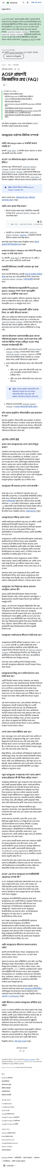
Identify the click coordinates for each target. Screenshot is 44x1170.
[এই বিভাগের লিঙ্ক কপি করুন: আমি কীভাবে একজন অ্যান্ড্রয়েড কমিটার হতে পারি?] (9, 1005)
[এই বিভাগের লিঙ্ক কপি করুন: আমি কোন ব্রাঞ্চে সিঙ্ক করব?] (29, 206)
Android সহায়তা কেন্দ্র (8, 1133)
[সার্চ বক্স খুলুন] (23, 2)
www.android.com (8, 1140)
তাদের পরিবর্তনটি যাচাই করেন (26, 407)
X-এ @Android (7, 1104)
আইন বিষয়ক (27, 1158)
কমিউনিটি (18, 1158)
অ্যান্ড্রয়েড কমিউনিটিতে (33, 989)
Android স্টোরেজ (7, 1078)
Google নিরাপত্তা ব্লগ (8, 1114)
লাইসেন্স (37, 1158)
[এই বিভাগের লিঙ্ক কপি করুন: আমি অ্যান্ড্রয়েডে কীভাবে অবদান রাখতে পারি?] (9, 947)
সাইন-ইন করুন (36, 3)
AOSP (3, 65)
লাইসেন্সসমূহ (31, 511)
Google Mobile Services (10, 1143)
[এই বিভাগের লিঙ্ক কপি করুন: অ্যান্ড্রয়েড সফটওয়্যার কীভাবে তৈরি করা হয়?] (4, 638)
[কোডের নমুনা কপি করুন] (41, 222)
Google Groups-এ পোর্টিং (10, 1124)
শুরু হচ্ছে (15, 65)
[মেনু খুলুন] (3, 2)
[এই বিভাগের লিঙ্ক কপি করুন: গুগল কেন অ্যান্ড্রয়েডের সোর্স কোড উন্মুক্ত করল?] (10, 447)
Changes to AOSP (28, 40)
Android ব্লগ (5, 1110)
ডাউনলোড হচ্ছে (6, 1084)
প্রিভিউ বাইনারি (6, 1088)
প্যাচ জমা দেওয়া (20, 1041)
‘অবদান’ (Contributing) (10, 996)
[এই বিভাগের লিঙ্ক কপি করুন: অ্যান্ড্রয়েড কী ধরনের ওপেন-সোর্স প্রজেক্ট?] (4, 489)
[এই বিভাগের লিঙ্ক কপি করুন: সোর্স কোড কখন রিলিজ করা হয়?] (34, 732)
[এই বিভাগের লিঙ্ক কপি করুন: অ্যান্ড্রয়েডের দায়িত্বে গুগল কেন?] (32, 517)
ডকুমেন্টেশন (6, 9)
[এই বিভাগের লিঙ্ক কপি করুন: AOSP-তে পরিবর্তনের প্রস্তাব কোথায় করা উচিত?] (10, 162)
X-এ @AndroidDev (8, 1107)
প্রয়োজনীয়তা (5, 1081)
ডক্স (9, 65)
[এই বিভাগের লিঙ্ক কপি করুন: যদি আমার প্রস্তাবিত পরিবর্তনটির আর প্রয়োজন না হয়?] (10, 416)
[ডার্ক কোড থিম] (38, 222)
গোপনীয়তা (6, 1161)
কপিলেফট (11, 501)
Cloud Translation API (18, 52)
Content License (29, 1059)
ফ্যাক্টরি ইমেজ (6, 1091)
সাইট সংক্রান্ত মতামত (18, 1161)
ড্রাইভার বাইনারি (6, 1095)
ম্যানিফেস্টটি (28, 279)
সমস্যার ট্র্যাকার (6, 1150)
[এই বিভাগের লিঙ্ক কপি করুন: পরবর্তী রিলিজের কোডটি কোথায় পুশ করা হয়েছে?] (11, 270)
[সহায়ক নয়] (18, 69)
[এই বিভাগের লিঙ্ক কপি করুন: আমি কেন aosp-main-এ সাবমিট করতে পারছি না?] (13, 146)
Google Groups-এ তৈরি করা (11, 1121)
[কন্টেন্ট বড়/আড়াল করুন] (18, 91)
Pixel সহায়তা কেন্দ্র (7, 1136)
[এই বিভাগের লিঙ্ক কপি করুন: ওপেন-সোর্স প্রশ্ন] (21, 439)
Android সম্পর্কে (7, 1158)
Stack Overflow (7, 1146)
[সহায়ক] (15, 69)
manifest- (23, 235)
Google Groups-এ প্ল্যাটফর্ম (10, 1117)
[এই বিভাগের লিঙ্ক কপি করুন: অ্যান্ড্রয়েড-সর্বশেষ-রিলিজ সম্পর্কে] (4, 138)
